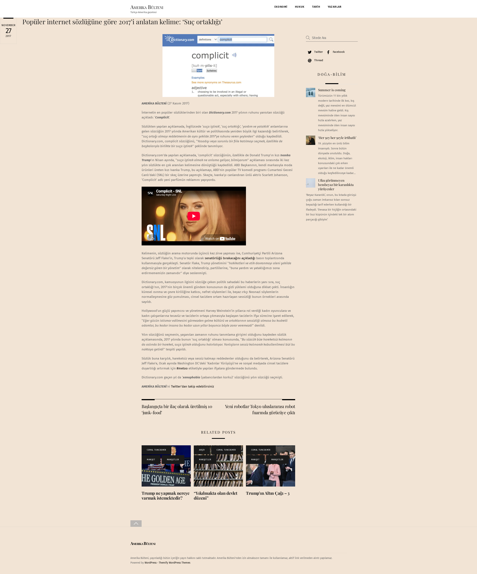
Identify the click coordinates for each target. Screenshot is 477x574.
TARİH (316, 6)
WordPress (151, 562)
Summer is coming (331, 90)
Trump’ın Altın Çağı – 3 (268, 493)
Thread (318, 60)
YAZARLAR (335, 6)
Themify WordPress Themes (174, 562)
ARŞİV (202, 450)
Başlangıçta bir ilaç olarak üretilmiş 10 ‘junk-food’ (177, 409)
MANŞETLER (173, 459)
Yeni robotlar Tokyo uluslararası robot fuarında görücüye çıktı (260, 409)
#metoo (182, 368)
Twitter (318, 52)
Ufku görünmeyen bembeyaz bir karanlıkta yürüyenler (336, 184)
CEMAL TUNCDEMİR (156, 450)
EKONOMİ (281, 6)
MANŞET (151, 459)
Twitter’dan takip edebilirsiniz (192, 386)
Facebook (338, 52)
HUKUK (300, 6)
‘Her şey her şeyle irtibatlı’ (337, 138)
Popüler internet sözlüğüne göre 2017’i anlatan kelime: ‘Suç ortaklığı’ (122, 21)
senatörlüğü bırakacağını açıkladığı (230, 258)
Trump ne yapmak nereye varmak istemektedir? (165, 495)
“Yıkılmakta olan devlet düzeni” (215, 495)
